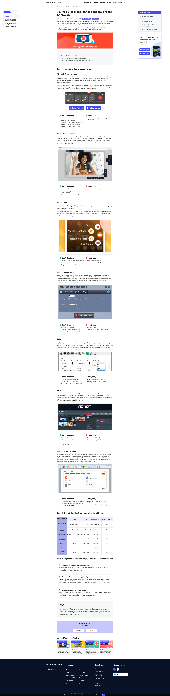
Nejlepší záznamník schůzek (146, 21)
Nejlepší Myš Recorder (145, 26)
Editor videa (82, 672)
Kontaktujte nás (99, 671)
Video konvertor (70, 670)
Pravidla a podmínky (100, 678)
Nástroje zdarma (117, 2)
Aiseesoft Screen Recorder (96, 77)
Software (102, 2)
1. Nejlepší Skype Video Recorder (10, 15)
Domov (58, 6)
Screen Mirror (82, 680)
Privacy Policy (98, 694)
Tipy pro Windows (83, 675)
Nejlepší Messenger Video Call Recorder (149, 29)
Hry (79, 683)
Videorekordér (95, 18)
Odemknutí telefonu (71, 678)
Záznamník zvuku (86, 18)
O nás (96, 668)
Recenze (96, 2)
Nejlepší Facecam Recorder (146, 19)
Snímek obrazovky (71, 675)
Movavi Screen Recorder (63, 137)
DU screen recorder (62, 205)
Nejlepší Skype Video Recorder (146, 16)
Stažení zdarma (52, 669)
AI (79, 678)
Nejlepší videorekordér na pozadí (147, 24)
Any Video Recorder (72, 275)
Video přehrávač (70, 672)
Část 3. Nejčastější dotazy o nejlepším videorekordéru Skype (76, 60)
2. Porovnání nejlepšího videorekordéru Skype (10, 20)
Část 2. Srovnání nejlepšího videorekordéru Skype (73, 58)
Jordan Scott (62, 18)
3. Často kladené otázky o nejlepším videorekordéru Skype (11, 25)
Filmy (67, 683)
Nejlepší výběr (87, 2)
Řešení (109, 2)
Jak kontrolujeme (99, 681)
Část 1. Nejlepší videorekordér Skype (70, 56)
